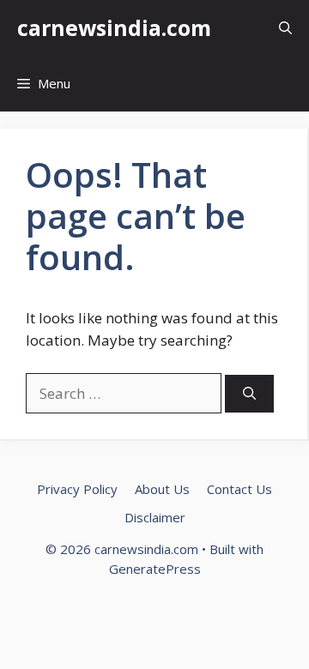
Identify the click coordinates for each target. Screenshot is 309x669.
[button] (285, 28)
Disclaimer (154, 517)
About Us (162, 488)
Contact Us (239, 488)
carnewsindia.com (114, 27)
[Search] (249, 394)
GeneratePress (155, 568)
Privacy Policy (77, 488)
